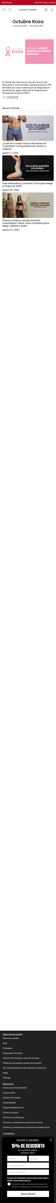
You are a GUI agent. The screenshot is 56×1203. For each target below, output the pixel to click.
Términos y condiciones (13, 1117)
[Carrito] (52, 9)
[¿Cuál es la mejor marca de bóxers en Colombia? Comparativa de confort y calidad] (28, 128)
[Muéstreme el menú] (4, 9)
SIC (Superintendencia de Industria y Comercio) (24, 1068)
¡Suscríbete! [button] (28, 1193)
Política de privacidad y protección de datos (22, 1063)
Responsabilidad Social (13, 1107)
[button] (50, 1139)
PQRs (5, 1073)
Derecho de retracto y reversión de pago (21, 1058)
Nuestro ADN (9, 1093)
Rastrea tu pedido (11, 1038)
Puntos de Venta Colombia (15, 1088)
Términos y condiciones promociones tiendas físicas (26, 1127)
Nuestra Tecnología (11, 1097)
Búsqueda (7, 1048)
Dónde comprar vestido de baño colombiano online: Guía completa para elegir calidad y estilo (25, 223)
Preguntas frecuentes (13, 1053)
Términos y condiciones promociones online (22, 1122)
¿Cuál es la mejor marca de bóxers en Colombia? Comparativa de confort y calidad (24, 146)
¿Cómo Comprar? (11, 1112)
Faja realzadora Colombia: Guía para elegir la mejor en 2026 (27, 185)
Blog (5, 1043)
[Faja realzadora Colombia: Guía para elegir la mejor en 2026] (28, 168)
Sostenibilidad (9, 1102)
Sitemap (6, 1078)
